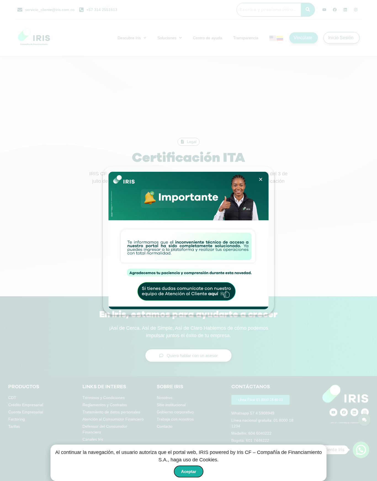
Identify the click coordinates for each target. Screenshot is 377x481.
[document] (188, 240)
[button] (261, 179)
